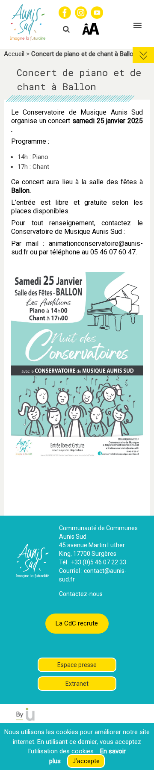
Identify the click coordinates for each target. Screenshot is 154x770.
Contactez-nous (81, 593)
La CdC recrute (77, 623)
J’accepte (86, 761)
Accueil (14, 54)
